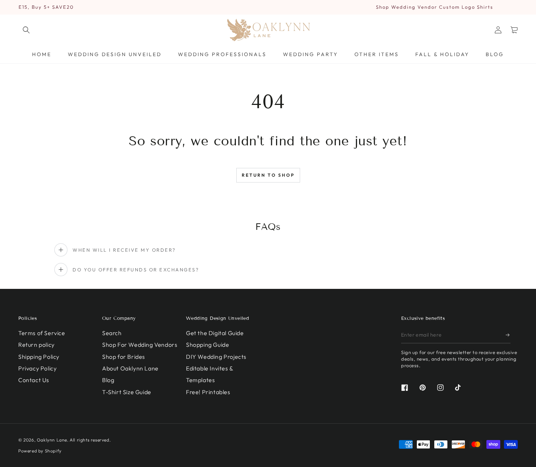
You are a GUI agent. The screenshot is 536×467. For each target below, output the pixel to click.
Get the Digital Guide (215, 333)
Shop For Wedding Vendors (139, 344)
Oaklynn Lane (52, 440)
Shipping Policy (38, 356)
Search (112, 333)
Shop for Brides (123, 356)
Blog (108, 380)
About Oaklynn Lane (130, 368)
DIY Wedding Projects (216, 356)
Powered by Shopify (40, 451)
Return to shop (268, 175)
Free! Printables (208, 392)
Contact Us (33, 380)
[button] (26, 30)
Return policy (36, 344)
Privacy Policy (37, 368)
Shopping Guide (207, 344)
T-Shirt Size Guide (126, 392)
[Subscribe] (508, 335)
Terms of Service (41, 333)
